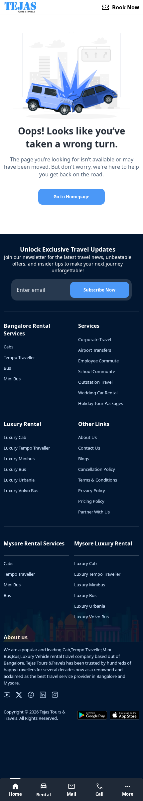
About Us (87, 437)
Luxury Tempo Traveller (27, 448)
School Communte (96, 371)
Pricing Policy (91, 501)
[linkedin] (43, 695)
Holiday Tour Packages (100, 403)
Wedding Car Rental (97, 393)
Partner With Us (94, 512)
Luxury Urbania (19, 480)
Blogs (83, 459)
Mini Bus (12, 379)
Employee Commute (98, 361)
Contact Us (89, 448)
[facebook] (31, 695)
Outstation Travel (95, 382)
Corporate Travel (94, 339)
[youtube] (7, 695)
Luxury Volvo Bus (21, 491)
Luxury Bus (15, 469)
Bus (7, 368)
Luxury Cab (15, 437)
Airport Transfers (94, 350)
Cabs (8, 347)
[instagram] (55, 695)
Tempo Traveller (19, 357)
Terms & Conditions (97, 480)
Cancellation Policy (96, 469)
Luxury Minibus (19, 459)
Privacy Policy (91, 491)
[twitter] (19, 695)
